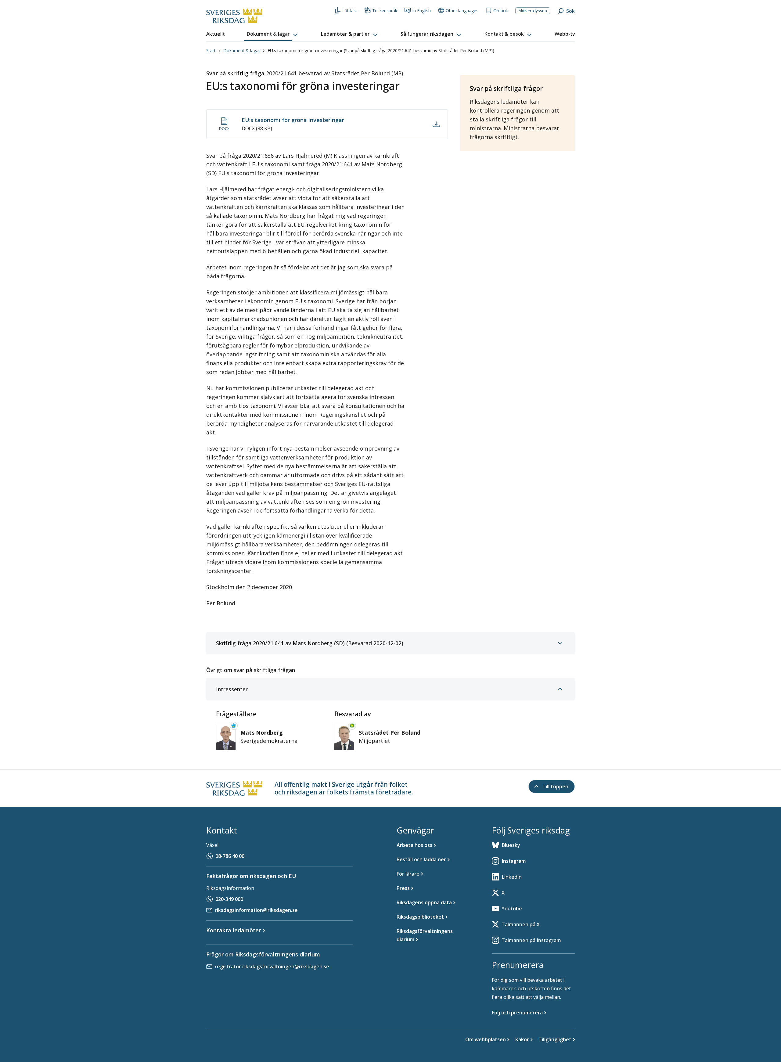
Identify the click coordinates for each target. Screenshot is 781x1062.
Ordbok (500, 10)
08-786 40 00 (229, 856)
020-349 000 (229, 899)
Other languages (462, 10)
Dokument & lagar (241, 50)
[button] (272, 34)
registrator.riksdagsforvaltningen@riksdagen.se (272, 966)
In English (421, 10)
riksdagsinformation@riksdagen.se (256, 910)
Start (211, 50)
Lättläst (349, 10)
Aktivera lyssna (533, 10)
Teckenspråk (384, 10)
